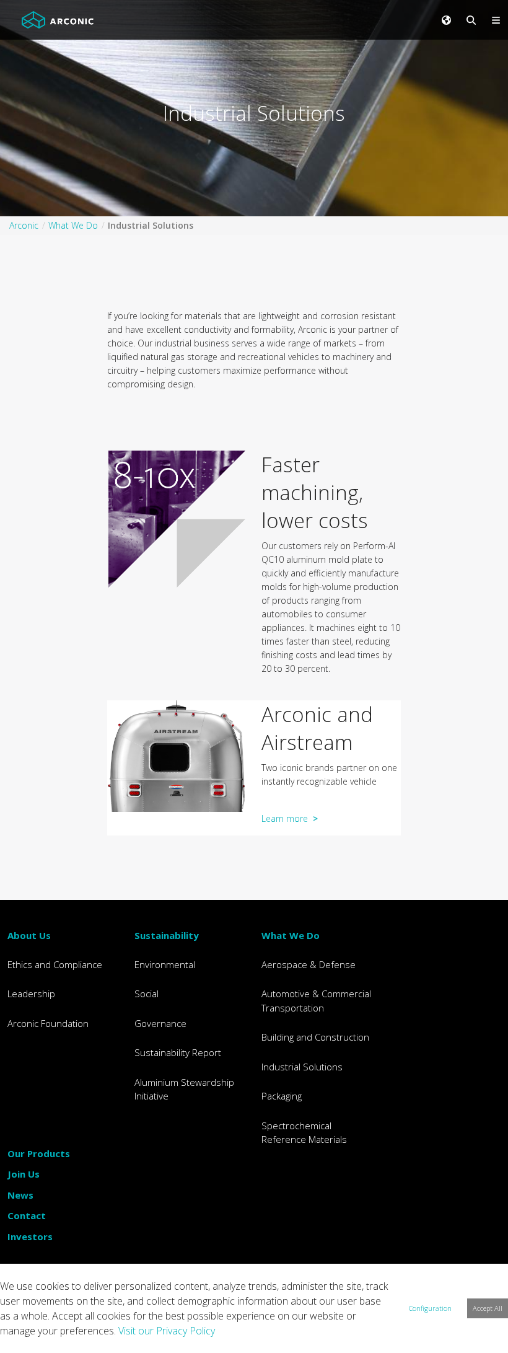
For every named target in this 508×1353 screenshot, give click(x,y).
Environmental (164, 964)
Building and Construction (315, 1037)
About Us (29, 935)
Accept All (487, 1308)
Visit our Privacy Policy (166, 1331)
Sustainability (166, 935)
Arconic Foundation (48, 1023)
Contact (26, 1215)
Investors (30, 1236)
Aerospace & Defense (308, 964)
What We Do (290, 935)
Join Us (23, 1174)
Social (146, 993)
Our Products (38, 1153)
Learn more (289, 818)
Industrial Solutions (302, 1066)
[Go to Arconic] (58, 20)
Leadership (31, 993)
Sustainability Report (177, 1052)
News (20, 1195)
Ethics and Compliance (54, 964)
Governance (160, 1023)
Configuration (430, 1308)
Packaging (281, 1096)
